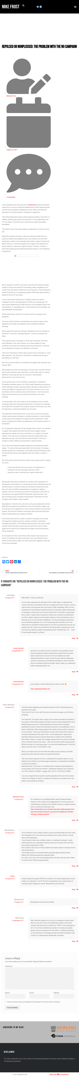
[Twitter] (40, 6)
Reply (74, 638)
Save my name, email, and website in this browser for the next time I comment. (33, 1002)
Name (7, 993)
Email (31, 993)
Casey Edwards (18, 648)
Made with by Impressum (59, 1074)
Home (3, 51)
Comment (9, 966)
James (12, 876)
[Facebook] (37, 6)
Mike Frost (10, 7)
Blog (6, 51)
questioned (32, 205)
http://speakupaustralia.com (40, 689)
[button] (23, 5)
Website (56, 993)
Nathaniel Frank (18, 797)
